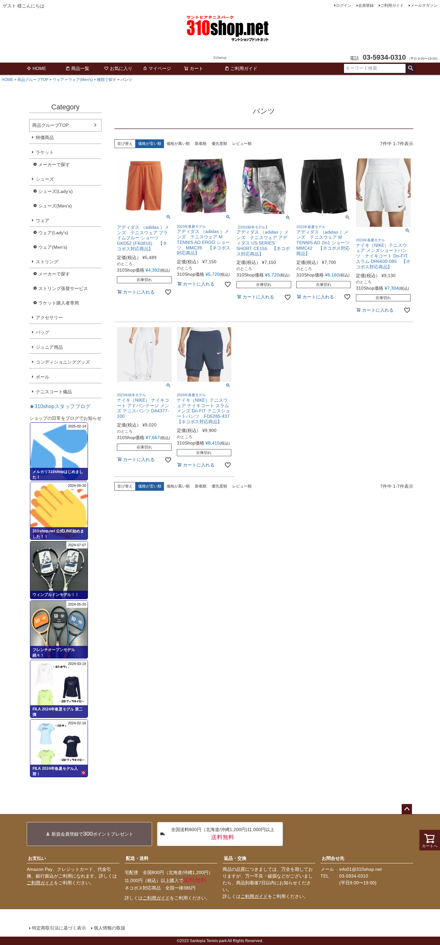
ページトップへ (407, 809)
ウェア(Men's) (80, 79)
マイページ (159, 68)
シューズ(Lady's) (55, 191)
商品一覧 (80, 68)
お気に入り (121, 68)
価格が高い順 (178, 143)
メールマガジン (423, 5)
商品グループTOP (32, 79)
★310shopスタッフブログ (60, 406)
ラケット (45, 152)
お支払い (37, 858)
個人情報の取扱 (109, 927)
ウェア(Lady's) (53, 232)
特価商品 (45, 137)
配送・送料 (137, 858)
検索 (411, 68)
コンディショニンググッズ (63, 362)
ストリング (47, 261)
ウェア (58, 79)
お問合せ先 (333, 858)
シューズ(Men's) (55, 205)
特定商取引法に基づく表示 (59, 927)
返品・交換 (235, 858)
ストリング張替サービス (63, 288)
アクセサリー (49, 317)
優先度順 (219, 143)
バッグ (42, 332)
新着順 (200, 143)
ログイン (343, 5)
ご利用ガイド (392, 5)
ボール (42, 376)
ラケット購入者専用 (58, 303)
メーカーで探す (54, 164)
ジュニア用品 (49, 347)
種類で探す (106, 79)
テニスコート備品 (54, 391)
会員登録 (366, 5)
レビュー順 (242, 143)
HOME (39, 68)
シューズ (45, 179)
